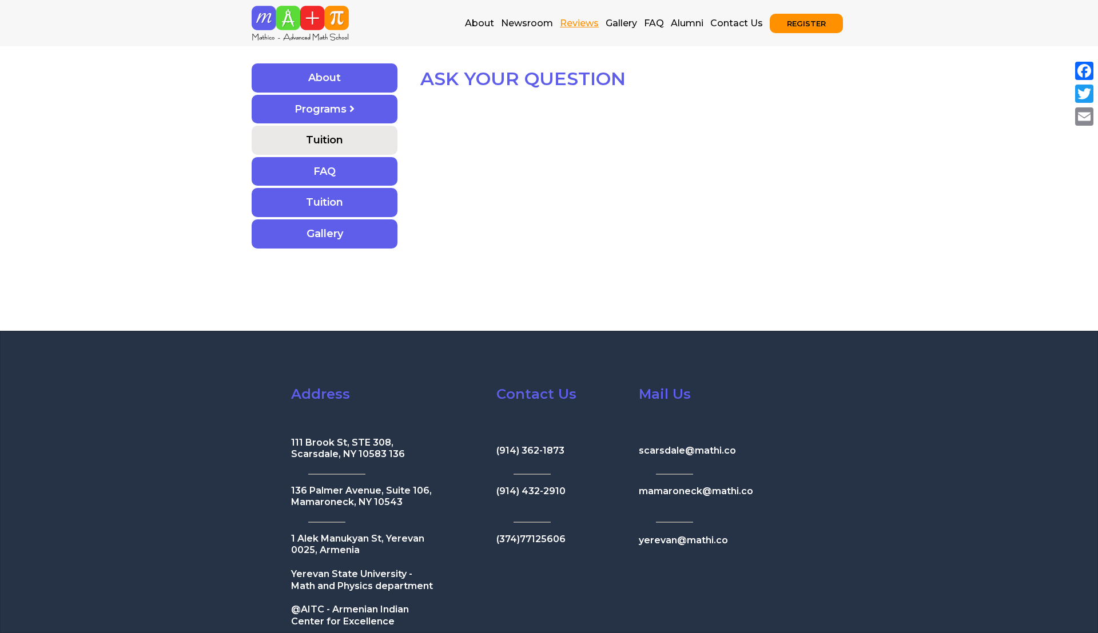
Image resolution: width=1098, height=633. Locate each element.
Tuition (324, 140)
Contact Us (736, 23)
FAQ (654, 23)
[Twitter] (1084, 93)
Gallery (621, 23)
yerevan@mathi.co (683, 540)
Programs (322, 109)
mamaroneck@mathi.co (696, 491)
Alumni (687, 23)
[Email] (1084, 116)
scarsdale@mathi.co (687, 450)
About (479, 23)
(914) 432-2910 (531, 491)
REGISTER (806, 23)
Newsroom (527, 23)
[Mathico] (300, 22)
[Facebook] (1084, 70)
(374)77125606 (531, 539)
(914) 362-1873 (530, 450)
